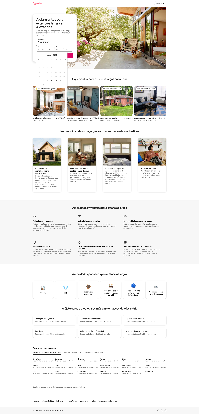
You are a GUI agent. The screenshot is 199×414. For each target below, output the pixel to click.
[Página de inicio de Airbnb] (38, 3)
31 (43, 85)
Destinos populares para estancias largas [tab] (47, 352)
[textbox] (45, 49)
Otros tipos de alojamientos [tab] (93, 352)
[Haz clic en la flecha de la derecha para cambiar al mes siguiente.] (63, 55)
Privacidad (51, 410)
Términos (60, 410)
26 (52, 81)
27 (56, 81)
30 (39, 85)
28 (60, 81)
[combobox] (54, 42)
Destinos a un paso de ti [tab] (72, 352)
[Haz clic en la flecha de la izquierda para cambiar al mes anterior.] (39, 55)
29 (64, 81)
